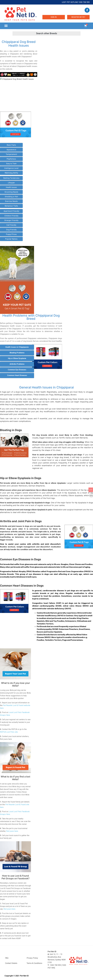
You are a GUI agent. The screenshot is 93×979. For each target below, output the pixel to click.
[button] (6, 25)
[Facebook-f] (87, 10)
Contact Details (11, 963)
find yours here (12, 831)
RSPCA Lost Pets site (9, 732)
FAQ (6, 958)
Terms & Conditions (34, 963)
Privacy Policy (32, 958)
